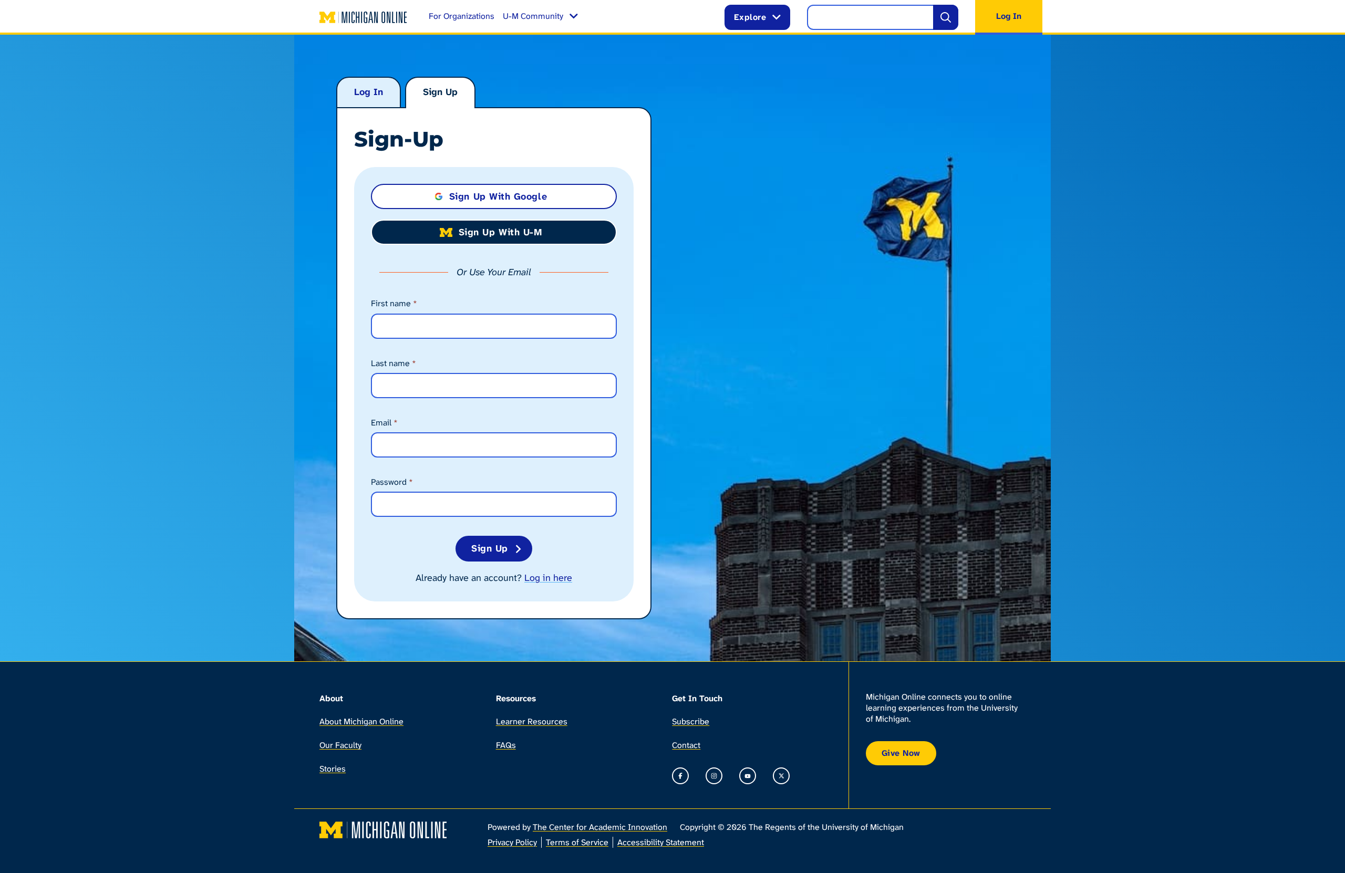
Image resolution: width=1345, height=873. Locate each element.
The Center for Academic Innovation (600, 827)
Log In (368, 92)
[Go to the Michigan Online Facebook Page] (680, 775)
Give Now (901, 752)
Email (384, 422)
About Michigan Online (361, 721)
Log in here (548, 577)
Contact (686, 745)
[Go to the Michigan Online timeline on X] (781, 775)
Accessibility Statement (660, 842)
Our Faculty (340, 745)
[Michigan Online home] (363, 17)
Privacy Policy (512, 842)
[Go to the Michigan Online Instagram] (714, 775)
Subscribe (690, 721)
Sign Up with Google (498, 196)
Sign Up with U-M (500, 232)
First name (394, 303)
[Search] (945, 17)
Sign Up (440, 92)
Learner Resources (531, 721)
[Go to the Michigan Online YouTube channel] (747, 775)
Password (392, 481)
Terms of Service (577, 842)
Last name (393, 363)
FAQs (506, 745)
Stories (332, 768)
